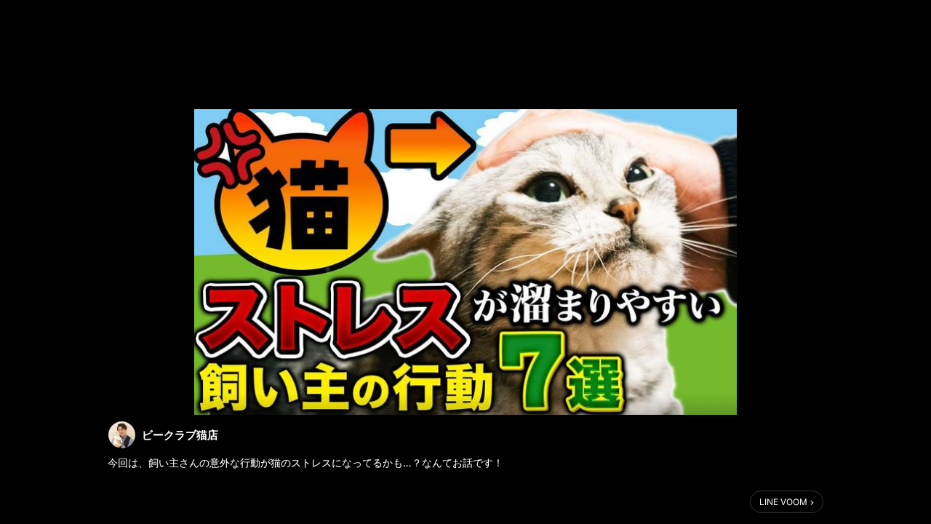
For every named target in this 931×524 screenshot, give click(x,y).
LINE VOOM (783, 501)
